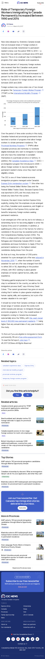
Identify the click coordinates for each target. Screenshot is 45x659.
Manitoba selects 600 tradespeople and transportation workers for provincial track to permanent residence (22, 483)
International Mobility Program (26, 93)
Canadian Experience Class (22, 161)
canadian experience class (12, 366)
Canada (4, 609)
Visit (24, 612)
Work (3, 413)
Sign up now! (22, 587)
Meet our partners (29, 624)
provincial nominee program (12, 374)
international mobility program (13, 370)
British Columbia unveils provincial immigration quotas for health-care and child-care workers (16, 557)
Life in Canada (28, 615)
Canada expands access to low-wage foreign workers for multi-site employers (16, 432)
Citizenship (5, 476)
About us (4, 624)
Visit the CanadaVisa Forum (22, 634)
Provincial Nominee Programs (13, 145)
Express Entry (29, 366)
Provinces (5, 425)
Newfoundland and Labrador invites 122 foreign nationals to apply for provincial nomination (16, 420)
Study (25, 609)
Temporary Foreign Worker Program (27, 90)
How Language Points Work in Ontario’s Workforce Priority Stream (16, 546)
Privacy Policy (39, 656)
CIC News (9, 24)
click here (23, 340)
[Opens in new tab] (8, 639)
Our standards (6, 627)
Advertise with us (29, 627)
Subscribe (40, 3)
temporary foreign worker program (15, 378)
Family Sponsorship (7, 615)
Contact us (22, 644)
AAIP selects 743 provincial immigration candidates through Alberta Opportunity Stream (20, 462)
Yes (17, 395)
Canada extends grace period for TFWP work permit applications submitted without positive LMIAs (16, 408)
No (28, 395)
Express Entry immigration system (14, 183)
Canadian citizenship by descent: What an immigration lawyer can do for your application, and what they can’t (21, 473)
